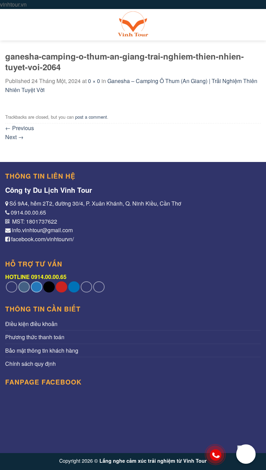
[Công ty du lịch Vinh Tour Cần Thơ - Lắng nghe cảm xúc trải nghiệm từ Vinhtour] (133, 24)
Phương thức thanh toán (34, 337)
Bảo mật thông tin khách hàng (41, 350)
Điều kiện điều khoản (31, 324)
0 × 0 (94, 81)
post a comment (91, 117)
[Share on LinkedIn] (74, 287)
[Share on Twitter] (36, 287)
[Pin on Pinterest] (61, 287)
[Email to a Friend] (49, 287)
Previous (19, 128)
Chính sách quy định (30, 364)
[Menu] (9, 24)
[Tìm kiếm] (257, 24)
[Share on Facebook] (24, 287)
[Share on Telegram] (99, 287)
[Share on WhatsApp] (11, 287)
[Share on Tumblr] (86, 287)
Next (14, 137)
